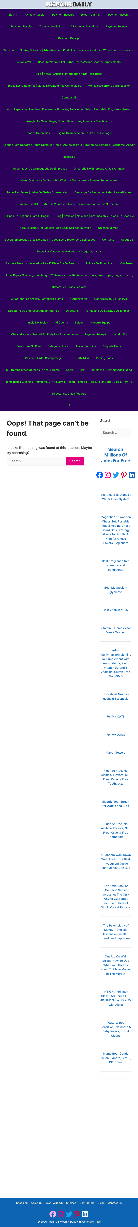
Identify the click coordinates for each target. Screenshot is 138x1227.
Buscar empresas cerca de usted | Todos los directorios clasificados (50, 239)
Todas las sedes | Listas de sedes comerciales (37, 192)
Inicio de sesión (38, 322)
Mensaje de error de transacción (109, 85)
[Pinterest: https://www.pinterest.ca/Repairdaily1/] (124, 475)
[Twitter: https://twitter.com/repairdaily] (116, 475)
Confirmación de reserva (110, 298)
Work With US (54, 1202)
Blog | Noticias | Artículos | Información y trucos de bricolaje (95, 216)
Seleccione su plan (28, 346)
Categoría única (57, 346)
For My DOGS (116, 734)
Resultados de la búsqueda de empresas (40, 168)
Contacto (108, 239)
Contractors (87, 1202)
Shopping (22, 1202)
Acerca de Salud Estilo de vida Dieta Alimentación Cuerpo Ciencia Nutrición (69, 204)
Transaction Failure (51, 26)
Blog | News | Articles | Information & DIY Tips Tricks (69, 73)
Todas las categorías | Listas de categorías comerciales (44, 85)
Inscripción (120, 334)
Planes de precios (38, 133)
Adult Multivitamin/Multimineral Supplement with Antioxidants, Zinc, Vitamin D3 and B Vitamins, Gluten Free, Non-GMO (115, 663)
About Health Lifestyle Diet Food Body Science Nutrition (55, 227)
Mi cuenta (61, 322)
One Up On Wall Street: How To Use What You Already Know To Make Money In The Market (116, 965)
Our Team (126, 263)
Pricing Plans (104, 358)
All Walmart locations (85, 26)
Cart (82, 370)
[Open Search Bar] (69, 405)
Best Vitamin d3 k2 (116, 610)
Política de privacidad (100, 263)
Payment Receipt (34, 14)
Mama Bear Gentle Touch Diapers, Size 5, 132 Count (115, 1058)
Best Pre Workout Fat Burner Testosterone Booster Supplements (79, 62)
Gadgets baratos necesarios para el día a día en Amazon (42, 263)
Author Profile (79, 298)
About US (127, 239)
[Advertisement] (115, 1136)
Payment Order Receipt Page (43, 358)
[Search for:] (36, 461)
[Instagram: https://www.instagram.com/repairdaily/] (108, 475)
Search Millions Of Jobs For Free (115, 455)
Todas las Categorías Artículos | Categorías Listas (69, 251)
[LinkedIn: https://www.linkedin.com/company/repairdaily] (132, 475)
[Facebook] (100, 475)
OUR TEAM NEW (79, 358)
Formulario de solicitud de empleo (107, 310)
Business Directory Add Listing (112, 370)
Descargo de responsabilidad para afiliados (102, 192)
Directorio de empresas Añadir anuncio (99, 168)
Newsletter (24, 62)
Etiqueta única (112, 346)
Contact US (69, 97)
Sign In (12, 14)
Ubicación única (85, 346)
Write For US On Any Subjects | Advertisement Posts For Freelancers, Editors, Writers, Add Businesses (69, 50)
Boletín (79, 322)
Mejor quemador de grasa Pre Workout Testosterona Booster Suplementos (69, 180)
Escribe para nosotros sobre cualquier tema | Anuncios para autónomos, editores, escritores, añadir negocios (69, 150)
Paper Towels (115, 752)
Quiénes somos (108, 227)
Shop (69, 370)
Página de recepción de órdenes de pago (84, 133)
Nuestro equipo (100, 322)
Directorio (72, 310)
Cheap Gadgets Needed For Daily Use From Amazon (44, 334)
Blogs (101, 1202)
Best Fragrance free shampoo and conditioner (116, 565)
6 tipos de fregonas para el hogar (26, 216)
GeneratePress (91, 1221)
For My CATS (116, 716)
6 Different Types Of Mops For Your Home (33, 370)
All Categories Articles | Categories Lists (37, 298)
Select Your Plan (90, 14)
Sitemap (71, 1202)
